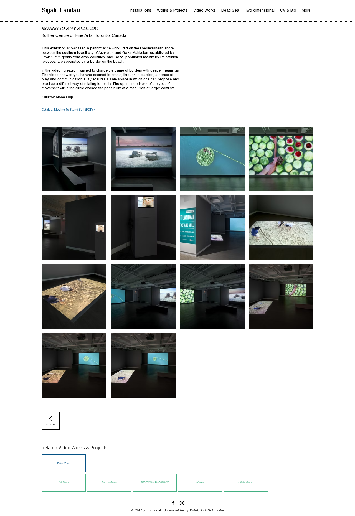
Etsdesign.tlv (197, 511)
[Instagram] (182, 503)
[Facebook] (173, 503)
